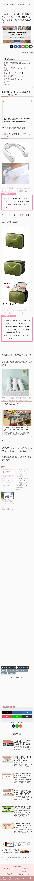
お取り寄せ (11, 670)
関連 (7, 84)
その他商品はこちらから (14, 79)
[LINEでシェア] (27, 46)
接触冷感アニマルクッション (15, 76)
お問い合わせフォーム (16, 866)
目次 (8, 59)
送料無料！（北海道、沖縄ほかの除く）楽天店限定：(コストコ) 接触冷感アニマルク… (16, 398)
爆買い (5, 673)
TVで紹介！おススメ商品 (9, 667)
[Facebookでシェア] (15, 46)
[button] (31, 46)
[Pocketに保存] (23, 46)
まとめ (8, 82)
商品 (18, 670)
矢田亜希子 (12, 673)
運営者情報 (25, 869)
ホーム (24, 871)
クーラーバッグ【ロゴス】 (14, 73)
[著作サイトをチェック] (13, 726)
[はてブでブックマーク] (19, 46)
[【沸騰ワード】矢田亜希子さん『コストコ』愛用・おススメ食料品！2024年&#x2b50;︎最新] (7, 472)
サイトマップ (13, 871)
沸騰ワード (25, 670)
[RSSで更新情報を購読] (20, 726)
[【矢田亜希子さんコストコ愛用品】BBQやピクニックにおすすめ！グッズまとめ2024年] (7, 495)
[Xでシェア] (11, 46)
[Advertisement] (17, 590)
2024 (4, 670)
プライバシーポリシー (10, 869)
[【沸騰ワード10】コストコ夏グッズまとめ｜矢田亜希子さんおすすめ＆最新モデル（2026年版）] (23, 479)
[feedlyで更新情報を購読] (17, 726)
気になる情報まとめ (23, 667)
